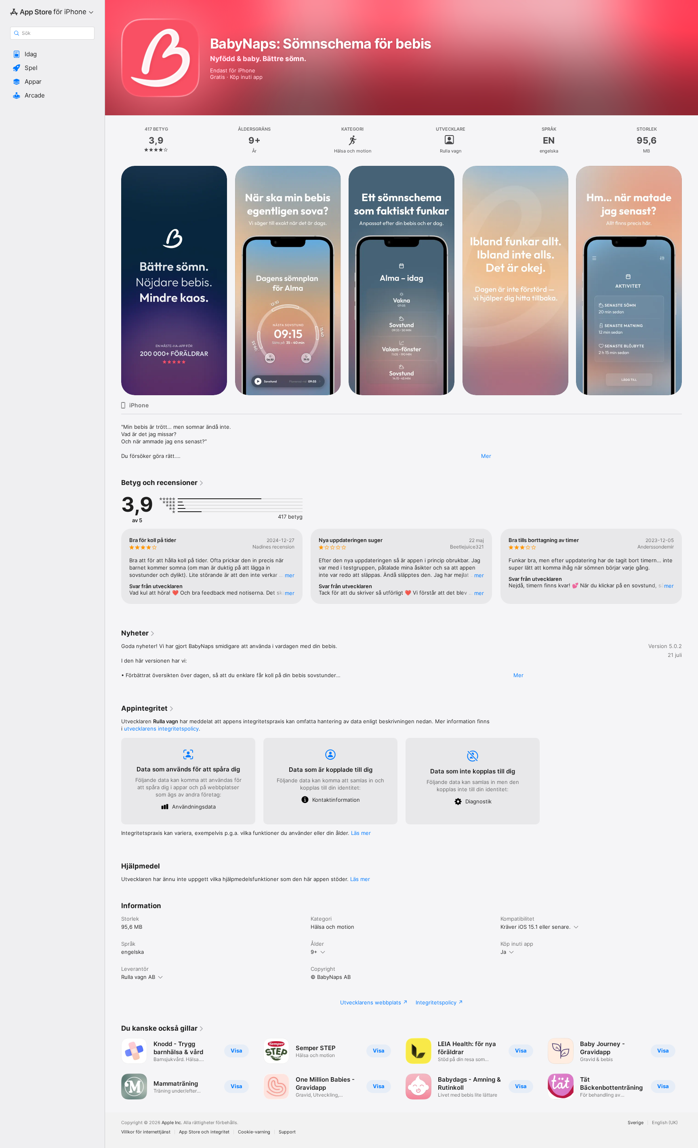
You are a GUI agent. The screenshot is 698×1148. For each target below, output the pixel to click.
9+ (314, 952)
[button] (52, 54)
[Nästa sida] (690, 281)
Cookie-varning (254, 1132)
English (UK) (665, 1122)
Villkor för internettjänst (145, 1132)
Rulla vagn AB (138, 977)
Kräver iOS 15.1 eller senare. (535, 926)
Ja (503, 952)
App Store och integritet (204, 1132)
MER (289, 575)
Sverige (635, 1122)
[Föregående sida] (113, 281)
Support (287, 1132)
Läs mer (361, 833)
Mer (486, 456)
